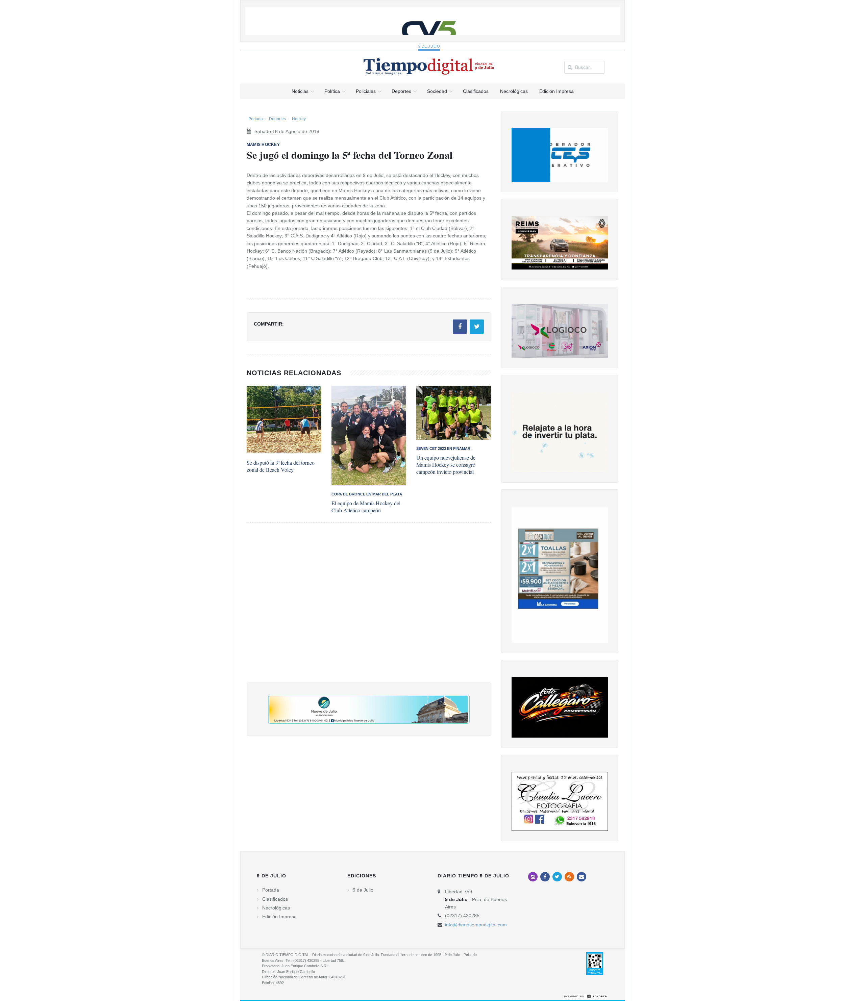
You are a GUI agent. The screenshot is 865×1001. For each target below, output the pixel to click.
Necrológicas (276, 907)
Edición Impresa (279, 916)
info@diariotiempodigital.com (476, 924)
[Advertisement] (369, 609)
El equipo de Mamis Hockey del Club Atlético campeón (365, 506)
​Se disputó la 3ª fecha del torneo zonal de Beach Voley (281, 466)
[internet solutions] (585, 996)
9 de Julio (429, 46)
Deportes (277, 119)
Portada (255, 119)
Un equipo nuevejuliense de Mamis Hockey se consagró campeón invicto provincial (445, 464)
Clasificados (275, 899)
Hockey (299, 119)
